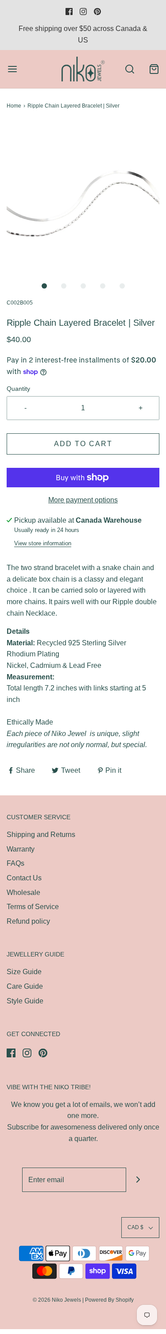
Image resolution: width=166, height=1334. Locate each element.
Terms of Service (33, 906)
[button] (83, 199)
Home (14, 106)
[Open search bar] (129, 69)
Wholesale (23, 892)
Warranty (21, 849)
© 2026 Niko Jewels (57, 1300)
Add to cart (83, 443)
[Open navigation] (12, 69)
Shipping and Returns (41, 834)
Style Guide (25, 1001)
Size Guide (24, 971)
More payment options (83, 500)
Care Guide (25, 986)
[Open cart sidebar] (154, 69)
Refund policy (28, 921)
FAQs (15, 863)
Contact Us (24, 878)
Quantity (18, 388)
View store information (42, 543)
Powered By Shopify (109, 1300)
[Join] (138, 1180)
